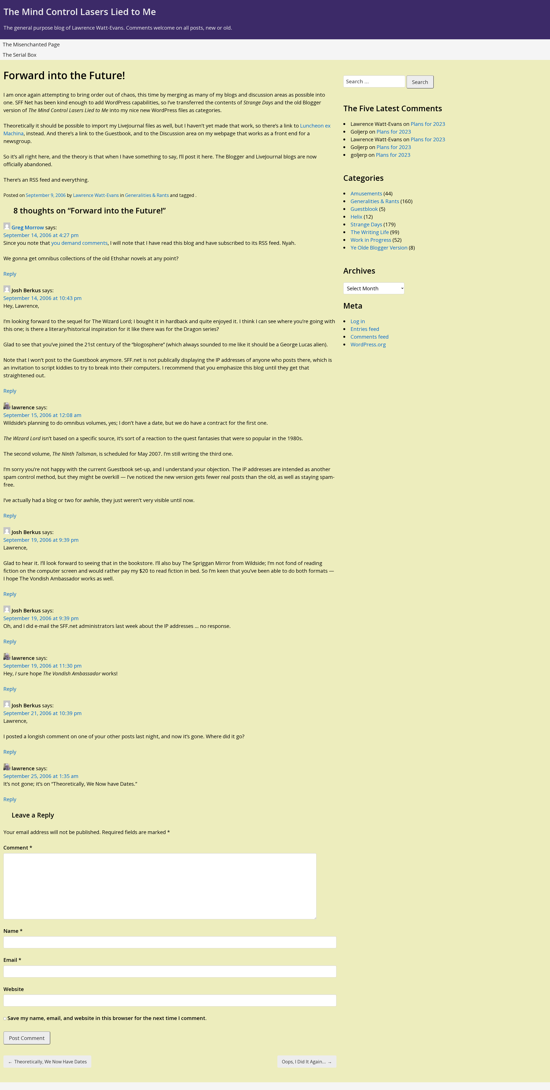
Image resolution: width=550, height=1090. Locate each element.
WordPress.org (368, 344)
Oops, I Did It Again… (307, 1062)
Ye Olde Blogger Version (379, 247)
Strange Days (366, 224)
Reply (9, 273)
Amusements (366, 193)
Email (12, 959)
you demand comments (79, 242)
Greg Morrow (28, 227)
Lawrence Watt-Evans (96, 195)
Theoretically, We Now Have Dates (47, 1062)
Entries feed (365, 328)
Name (13, 930)
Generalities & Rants (147, 195)
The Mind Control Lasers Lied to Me (79, 11)
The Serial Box (20, 54)
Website (13, 989)
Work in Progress (371, 239)
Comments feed (370, 336)
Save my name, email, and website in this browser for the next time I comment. (107, 1017)
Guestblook (364, 208)
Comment (17, 847)
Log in (358, 321)
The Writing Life (370, 232)
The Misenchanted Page (31, 44)
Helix (356, 216)
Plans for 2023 (428, 123)
